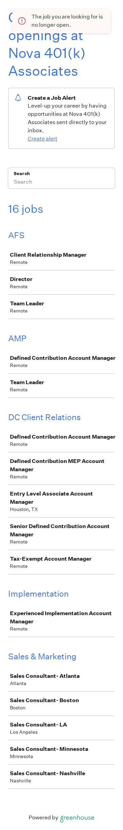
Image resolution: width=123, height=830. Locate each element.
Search (22, 173)
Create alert (42, 138)
